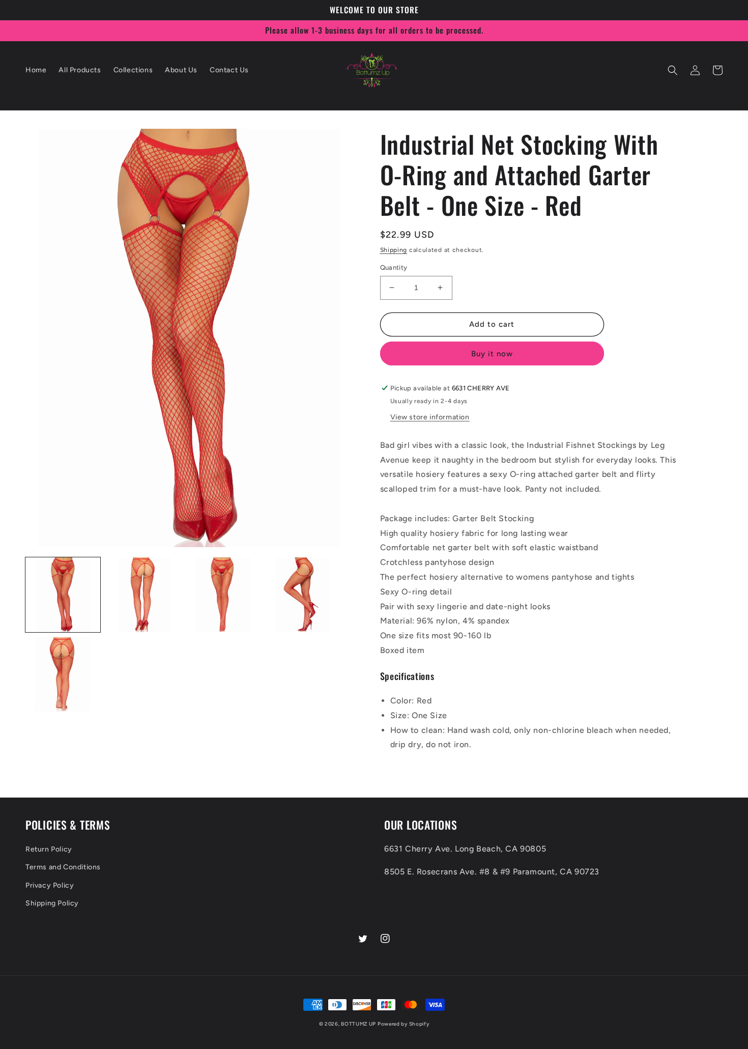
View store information (430, 417)
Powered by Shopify (403, 1023)
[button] (672, 70)
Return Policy (48, 849)
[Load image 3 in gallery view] (222, 594)
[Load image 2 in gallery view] (142, 594)
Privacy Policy (49, 885)
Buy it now (492, 353)
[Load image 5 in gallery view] (62, 674)
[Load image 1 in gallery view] (62, 594)
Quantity (394, 267)
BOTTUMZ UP (359, 1023)
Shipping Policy (52, 903)
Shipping (394, 249)
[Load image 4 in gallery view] (302, 594)
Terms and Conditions (63, 867)
